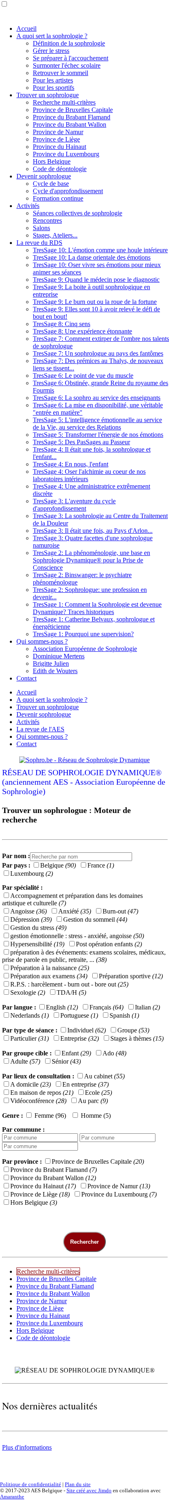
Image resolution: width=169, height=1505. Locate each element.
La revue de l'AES (40, 729)
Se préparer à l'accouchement (70, 58)
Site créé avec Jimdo (89, 1491)
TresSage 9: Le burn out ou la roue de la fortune (95, 301)
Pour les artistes (53, 80)
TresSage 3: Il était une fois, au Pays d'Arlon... (93, 530)
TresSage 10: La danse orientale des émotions (92, 257)
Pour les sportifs (53, 87)
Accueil (26, 28)
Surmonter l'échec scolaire (66, 65)
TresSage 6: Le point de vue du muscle (83, 375)
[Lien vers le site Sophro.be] (84, 759)
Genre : (12, 1115)
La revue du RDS (39, 242)
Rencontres (47, 220)
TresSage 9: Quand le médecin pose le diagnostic (96, 279)
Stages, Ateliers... (55, 235)
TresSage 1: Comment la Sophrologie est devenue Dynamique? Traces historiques (97, 608)
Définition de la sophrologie (69, 43)
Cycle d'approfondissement (68, 190)
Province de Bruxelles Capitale (73, 109)
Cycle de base (51, 183)
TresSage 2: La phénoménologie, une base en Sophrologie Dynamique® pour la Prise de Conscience (91, 560)
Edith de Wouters (55, 670)
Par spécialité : (22, 887)
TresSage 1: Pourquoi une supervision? (83, 633)
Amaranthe (12, 1497)
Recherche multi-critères (64, 102)
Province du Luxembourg (66, 154)
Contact (26, 678)
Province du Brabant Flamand (71, 117)
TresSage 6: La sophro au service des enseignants (96, 397)
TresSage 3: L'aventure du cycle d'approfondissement (74, 505)
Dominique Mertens (58, 656)
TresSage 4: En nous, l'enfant (70, 464)
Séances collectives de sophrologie (77, 213)
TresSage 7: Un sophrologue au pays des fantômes (98, 353)
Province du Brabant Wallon (69, 124)
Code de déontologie (60, 168)
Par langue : (19, 1007)
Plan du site (78, 1484)
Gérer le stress (51, 50)
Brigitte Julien (51, 663)
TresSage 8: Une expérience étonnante (82, 331)
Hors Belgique (52, 161)
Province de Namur (58, 131)
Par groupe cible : (27, 1053)
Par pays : (17, 865)
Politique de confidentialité (30, 1484)
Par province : (22, 1161)
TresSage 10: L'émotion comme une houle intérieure (100, 250)
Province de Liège (56, 139)
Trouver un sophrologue (47, 94)
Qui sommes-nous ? (42, 641)
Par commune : (23, 1129)
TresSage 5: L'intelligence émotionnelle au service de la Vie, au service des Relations (97, 423)
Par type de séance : (29, 1030)
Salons (41, 227)
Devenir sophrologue (43, 176)
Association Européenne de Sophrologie (85, 648)
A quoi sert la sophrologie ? (51, 35)
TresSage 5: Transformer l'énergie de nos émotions (98, 434)
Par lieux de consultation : (38, 1076)
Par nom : (16, 855)
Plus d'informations (27, 1447)
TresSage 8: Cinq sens (61, 323)
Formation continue (58, 198)
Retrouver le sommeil (60, 72)
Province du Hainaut (59, 146)
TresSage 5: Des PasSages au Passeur (81, 441)
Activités (27, 205)
